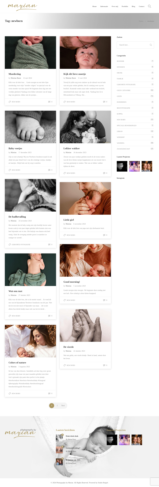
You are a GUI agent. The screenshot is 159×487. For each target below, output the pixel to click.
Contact (141, 6)
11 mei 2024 (82, 78)
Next (63, 405)
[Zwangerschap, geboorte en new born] (122, 166)
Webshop (120, 137)
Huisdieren (121, 102)
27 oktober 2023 (24, 295)
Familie (120, 79)
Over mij (115, 6)
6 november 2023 (79, 224)
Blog (133, 6)
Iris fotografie (123, 108)
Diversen (121, 67)
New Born (16, 102)
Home (94, 6)
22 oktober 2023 (79, 351)
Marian (14, 152)
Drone (119, 73)
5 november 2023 (79, 286)
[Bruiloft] (134, 166)
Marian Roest (16, 78)
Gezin (119, 96)
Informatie (104, 6)
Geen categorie (123, 90)
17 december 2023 (25, 152)
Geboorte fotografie (21, 244)
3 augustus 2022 (24, 367)
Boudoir (120, 61)
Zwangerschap (123, 149)
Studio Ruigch (103, 483)
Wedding (120, 143)
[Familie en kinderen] (147, 166)
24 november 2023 (25, 221)
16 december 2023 (79, 152)
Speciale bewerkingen (126, 125)
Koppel (120, 114)
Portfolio (125, 6)
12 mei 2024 (27, 78)
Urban (119, 131)
